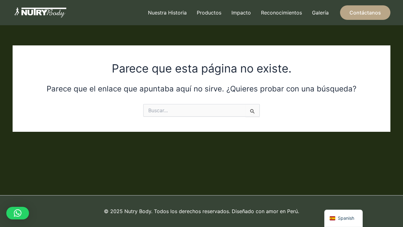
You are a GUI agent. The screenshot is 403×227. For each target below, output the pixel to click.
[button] (365, 12)
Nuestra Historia (167, 12)
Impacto (241, 12)
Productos (209, 12)
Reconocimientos (281, 12)
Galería (320, 12)
